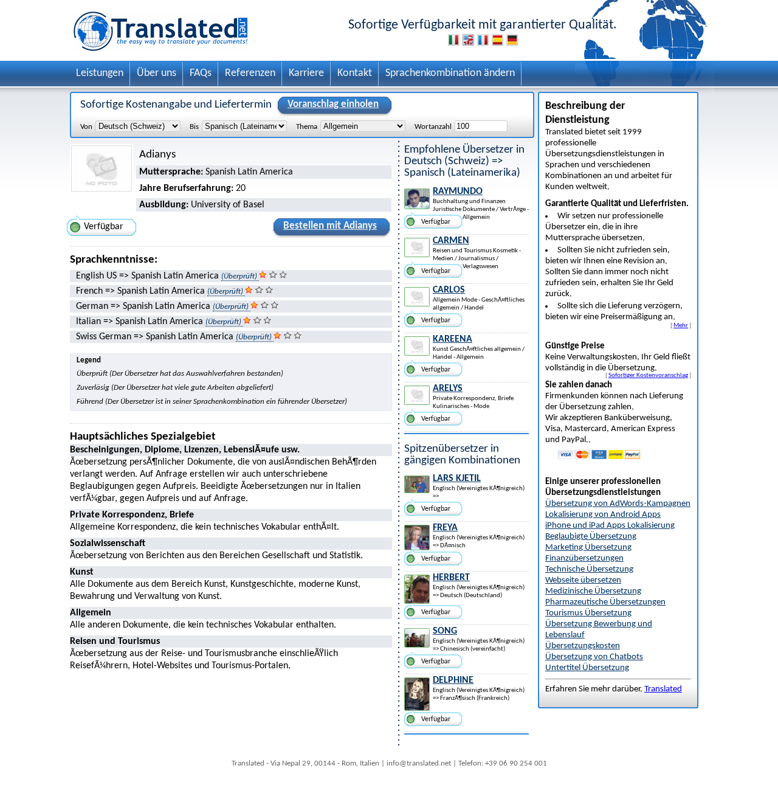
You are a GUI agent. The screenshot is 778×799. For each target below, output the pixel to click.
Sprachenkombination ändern (450, 73)
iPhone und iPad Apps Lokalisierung (610, 525)
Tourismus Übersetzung (588, 613)
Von (86, 127)
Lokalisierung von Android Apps (603, 514)
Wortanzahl (433, 127)
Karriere (306, 73)
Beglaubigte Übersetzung (590, 536)
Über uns (156, 73)
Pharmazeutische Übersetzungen (605, 602)
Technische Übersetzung (589, 569)
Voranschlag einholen (333, 104)
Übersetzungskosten (582, 646)
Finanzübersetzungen (584, 558)
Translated (663, 689)
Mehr (680, 325)
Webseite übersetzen (583, 580)
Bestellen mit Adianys (330, 226)
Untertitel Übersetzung (587, 668)
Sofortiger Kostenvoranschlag (648, 375)
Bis (194, 127)
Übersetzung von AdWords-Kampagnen (617, 503)
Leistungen (99, 73)
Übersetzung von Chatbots (594, 657)
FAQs (201, 73)
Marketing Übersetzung (588, 547)
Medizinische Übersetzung (593, 591)
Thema (306, 127)
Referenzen (250, 73)
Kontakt (354, 73)
